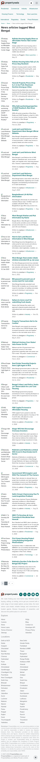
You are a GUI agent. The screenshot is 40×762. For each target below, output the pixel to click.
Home (3, 23)
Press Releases (33, 19)
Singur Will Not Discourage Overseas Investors (23, 430)
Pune (3, 662)
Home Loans (5, 627)
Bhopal (22, 683)
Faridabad (23, 646)
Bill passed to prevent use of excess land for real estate (23, 280)
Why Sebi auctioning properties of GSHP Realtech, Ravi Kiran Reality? (24, 108)
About (3, 619)
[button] (31, 3)
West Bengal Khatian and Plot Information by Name (24, 217)
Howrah (22, 664)
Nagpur (22, 704)
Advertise (28, 632)
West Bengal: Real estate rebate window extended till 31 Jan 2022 (25, 259)
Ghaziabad (4, 648)
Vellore (22, 722)
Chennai (4, 656)
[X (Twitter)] (25, 594)
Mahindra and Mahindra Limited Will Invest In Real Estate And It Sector (25, 452)
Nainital (3, 706)
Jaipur (22, 691)
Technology (20, 14)
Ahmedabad (5, 667)
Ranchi (22, 714)
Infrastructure (33, 8)
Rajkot (3, 714)
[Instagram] (33, 594)
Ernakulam (23, 688)
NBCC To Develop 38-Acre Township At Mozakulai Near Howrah (23, 517)
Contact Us (29, 625)
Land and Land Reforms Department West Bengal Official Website (25, 131)
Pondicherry (24, 709)
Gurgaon (4, 646)
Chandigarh (24, 669)
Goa (21, 677)
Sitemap (4, 632)
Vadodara (4, 722)
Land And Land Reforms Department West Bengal (22, 174)
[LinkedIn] (29, 594)
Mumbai (3, 651)
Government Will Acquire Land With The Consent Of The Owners (25, 474)
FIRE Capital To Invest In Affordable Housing (21, 409)
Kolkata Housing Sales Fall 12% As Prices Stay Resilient (25, 63)
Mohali (22, 672)
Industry (24, 8)
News (8, 23)
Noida (3, 643)
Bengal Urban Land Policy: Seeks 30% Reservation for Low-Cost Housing (25, 386)
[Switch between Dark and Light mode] (35, 757)
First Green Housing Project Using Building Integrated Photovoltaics (23, 540)
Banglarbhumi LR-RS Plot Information (22, 195)
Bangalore (23, 654)
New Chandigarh (6, 677)
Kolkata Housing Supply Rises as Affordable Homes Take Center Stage (25, 41)
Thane (22, 651)
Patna (3, 709)
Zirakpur (22, 675)
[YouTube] (37, 594)
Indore (3, 691)
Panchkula (4, 675)
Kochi (3, 696)
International (5, 19)
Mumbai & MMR (25, 648)
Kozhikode (23, 696)
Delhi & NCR (5, 640)
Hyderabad (23, 656)
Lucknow (4, 698)
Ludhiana (23, 698)
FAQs (27, 619)
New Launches (32, 14)
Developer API (30, 627)
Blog (27, 622)
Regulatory (15, 19)
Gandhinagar (5, 669)
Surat (3, 717)
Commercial (15, 8)
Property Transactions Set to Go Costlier (24, 322)
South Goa (23, 680)
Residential (5, 8)
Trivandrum (23, 720)
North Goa (4, 680)
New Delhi (23, 640)
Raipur (22, 712)
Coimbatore (24, 685)
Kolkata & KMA (25, 662)
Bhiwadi (4, 683)
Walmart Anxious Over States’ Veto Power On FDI (24, 343)
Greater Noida (24, 643)
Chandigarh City (6, 672)
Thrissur (22, 717)
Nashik (22, 706)
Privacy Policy (30, 630)
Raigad (3, 712)
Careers (3, 622)
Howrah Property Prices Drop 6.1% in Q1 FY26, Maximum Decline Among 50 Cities (23, 85)
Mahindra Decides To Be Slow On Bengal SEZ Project (25, 562)
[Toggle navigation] (36, 3)
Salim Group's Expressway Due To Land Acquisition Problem (25, 495)
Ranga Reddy (24, 659)
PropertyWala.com (16, 754)
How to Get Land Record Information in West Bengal (23, 238)
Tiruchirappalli (6, 720)
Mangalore (23, 701)
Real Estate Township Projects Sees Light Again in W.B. (24, 364)
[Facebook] (21, 594)
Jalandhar (4, 693)
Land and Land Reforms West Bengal (24, 153)
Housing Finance (7, 14)
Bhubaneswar (5, 685)
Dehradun (4, 688)
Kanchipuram (24, 693)
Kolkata (3, 664)
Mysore (3, 704)
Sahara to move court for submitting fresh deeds (22, 301)
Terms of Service (6, 630)
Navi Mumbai (5, 654)
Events (23, 19)
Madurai (4, 701)
